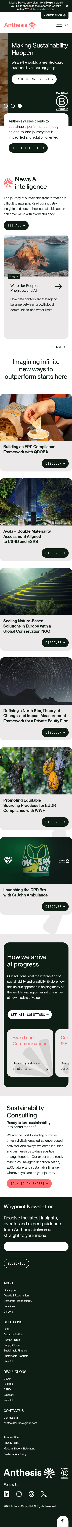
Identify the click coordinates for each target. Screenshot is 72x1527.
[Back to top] (62, 1521)
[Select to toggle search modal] (66, 25)
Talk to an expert (24, 79)
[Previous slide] (64, 347)
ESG (6, 1329)
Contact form (11, 1417)
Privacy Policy (11, 1442)
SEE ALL (14, 225)
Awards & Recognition (16, 1295)
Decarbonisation (13, 1334)
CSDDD (8, 1384)
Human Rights (12, 1339)
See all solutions (28, 1014)
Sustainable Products (16, 1356)
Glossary (9, 1394)
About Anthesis (26, 148)
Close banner (67, 6)
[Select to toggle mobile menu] (59, 25)
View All (8, 1361)
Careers (8, 1311)
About (9, 1283)
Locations (9, 1306)
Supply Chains (12, 1345)
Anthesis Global (53, 15)
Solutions (13, 1322)
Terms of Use (11, 1437)
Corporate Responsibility (18, 1301)
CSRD (7, 1389)
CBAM (7, 1378)
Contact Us (14, 1411)
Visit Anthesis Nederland (41, 9)
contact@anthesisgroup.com (20, 1423)
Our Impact (10, 1290)
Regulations (15, 1372)
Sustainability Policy (15, 1454)
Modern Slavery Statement (19, 1448)
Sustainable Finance (15, 1350)
